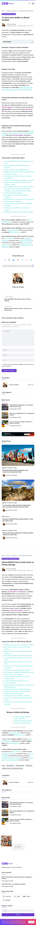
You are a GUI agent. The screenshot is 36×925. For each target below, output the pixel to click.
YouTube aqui (26, 242)
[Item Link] (5, 407)
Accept (31, 922)
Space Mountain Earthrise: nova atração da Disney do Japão (21, 405)
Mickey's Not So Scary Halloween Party (13, 768)
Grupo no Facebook (25, 240)
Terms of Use (21, 922)
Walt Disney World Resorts (25, 555)
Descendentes (20, 765)
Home (3, 11)
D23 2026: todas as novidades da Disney (13, 884)
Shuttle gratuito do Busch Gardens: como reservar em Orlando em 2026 (15, 471)
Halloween (29, 765)
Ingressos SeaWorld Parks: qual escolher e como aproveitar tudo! (18, 520)
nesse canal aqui (7, 245)
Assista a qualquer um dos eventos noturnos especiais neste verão (17, 133)
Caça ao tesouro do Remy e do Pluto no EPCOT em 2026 (21, 422)
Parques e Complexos (11, 11)
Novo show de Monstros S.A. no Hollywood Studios (22, 414)
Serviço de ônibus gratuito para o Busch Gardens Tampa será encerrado (18, 533)
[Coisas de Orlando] (7, 3)
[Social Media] (7, 896)
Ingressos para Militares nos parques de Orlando (19, 180)
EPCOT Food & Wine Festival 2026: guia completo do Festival (17, 877)
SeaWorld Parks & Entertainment (27, 11)
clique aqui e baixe (12, 230)
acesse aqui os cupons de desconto (17, 759)
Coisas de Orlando (11, 24)
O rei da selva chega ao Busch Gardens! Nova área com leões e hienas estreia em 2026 (17, 506)
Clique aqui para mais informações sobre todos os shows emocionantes (17, 88)
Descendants (10, 765)
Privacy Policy (12, 922)
